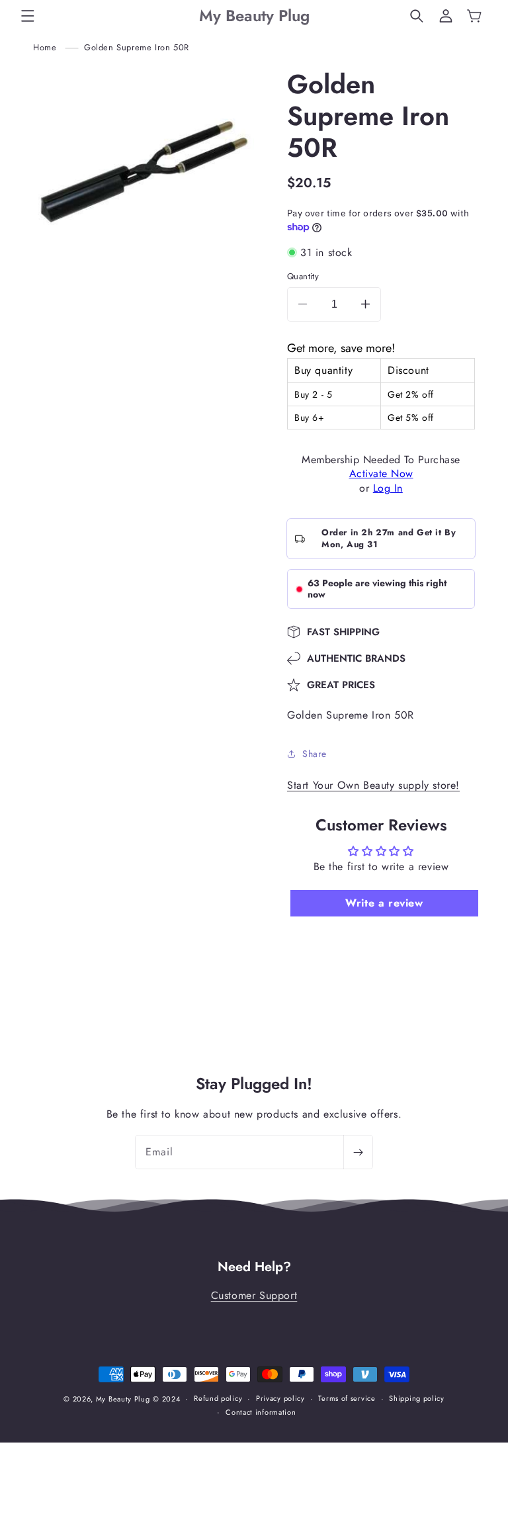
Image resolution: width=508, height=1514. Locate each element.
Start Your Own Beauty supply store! (373, 785)
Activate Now (381, 473)
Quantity (303, 276)
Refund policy (218, 1398)
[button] (27, 15)
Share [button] (314, 753)
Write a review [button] (384, 903)
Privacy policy (280, 1398)
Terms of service (346, 1398)
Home (44, 47)
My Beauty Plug (123, 1399)
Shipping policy (416, 1398)
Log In (388, 488)
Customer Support (254, 1295)
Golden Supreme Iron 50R (136, 47)
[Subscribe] (357, 1152)
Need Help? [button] (254, 1267)
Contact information (261, 1412)
